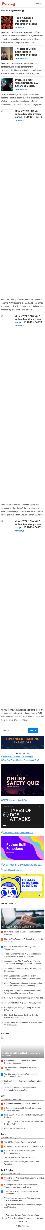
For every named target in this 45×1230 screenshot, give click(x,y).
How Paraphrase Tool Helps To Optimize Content (23, 1146)
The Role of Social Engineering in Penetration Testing (26, 51)
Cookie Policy (7, 1218)
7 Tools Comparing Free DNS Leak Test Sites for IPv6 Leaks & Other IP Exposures (22, 955)
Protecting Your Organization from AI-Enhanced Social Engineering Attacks (27, 84)
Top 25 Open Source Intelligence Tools (19, 1157)
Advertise (10, 1215)
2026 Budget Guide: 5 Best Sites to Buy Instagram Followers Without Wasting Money (22, 977)
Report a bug (29, 1218)
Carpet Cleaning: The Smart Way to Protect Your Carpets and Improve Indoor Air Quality (22, 962)
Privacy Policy (20, 1215)
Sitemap (40, 1218)
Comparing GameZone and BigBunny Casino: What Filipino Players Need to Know (22, 991)
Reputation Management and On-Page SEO (21, 1104)
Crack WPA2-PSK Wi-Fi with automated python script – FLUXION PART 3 (28, 114)
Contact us (22, 1221)
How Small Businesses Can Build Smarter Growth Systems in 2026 (21, 1016)
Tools (3, 1134)
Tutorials (19, 27)
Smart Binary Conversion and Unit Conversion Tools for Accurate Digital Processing (23, 984)
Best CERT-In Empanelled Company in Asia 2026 (24, 998)
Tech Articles (21, 58)
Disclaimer (18, 1218)
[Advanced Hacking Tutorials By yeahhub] (22, 748)
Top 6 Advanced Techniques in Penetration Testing (26, 20)
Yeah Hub (25, 1226)
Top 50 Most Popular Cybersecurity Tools (20, 1142)
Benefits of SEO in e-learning (15, 1128)
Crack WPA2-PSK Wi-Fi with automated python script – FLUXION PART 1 (28, 524)
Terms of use (33, 1215)
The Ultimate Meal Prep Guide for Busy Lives (22, 1003)
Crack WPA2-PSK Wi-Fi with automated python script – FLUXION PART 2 (28, 319)
